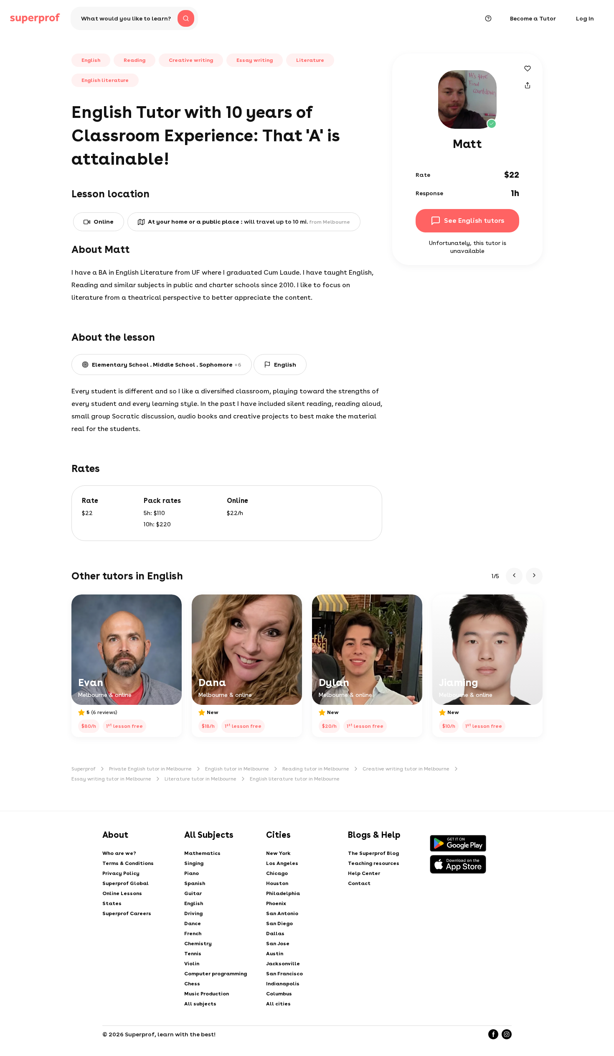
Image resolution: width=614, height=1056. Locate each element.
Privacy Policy (121, 873)
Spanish (194, 883)
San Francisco (284, 974)
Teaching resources (373, 863)
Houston (277, 883)
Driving (193, 913)
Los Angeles (282, 863)
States (112, 903)
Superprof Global (125, 883)
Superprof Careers (126, 913)
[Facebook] (493, 1034)
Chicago (277, 873)
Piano (191, 873)
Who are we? (119, 853)
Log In (585, 18)
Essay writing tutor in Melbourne (111, 779)
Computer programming (215, 974)
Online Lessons (122, 893)
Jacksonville (283, 964)
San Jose (277, 943)
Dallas (275, 933)
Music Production (206, 994)
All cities (278, 1004)
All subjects (200, 1004)
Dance (192, 923)
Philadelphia (283, 893)
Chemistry (198, 943)
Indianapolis (282, 984)
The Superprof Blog (373, 853)
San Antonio (282, 913)
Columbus (279, 994)
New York (278, 853)
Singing (193, 863)
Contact (359, 883)
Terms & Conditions (128, 863)
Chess (192, 984)
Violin (191, 964)
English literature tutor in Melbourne (295, 779)
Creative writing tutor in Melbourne (406, 769)
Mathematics (202, 853)
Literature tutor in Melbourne (200, 779)
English (193, 903)
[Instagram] (507, 1034)
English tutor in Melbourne (237, 769)
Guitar (193, 893)
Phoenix (276, 903)
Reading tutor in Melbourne (315, 769)
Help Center (364, 873)
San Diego (279, 923)
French (192, 933)
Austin (274, 954)
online (104, 221)
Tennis (192, 954)
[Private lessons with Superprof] (35, 18)
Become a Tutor (533, 18)
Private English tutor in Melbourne (150, 769)
